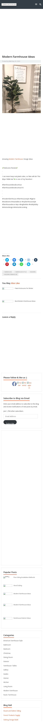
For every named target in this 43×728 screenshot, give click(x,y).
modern (33, 272)
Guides (5, 674)
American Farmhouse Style (13, 641)
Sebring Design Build (10, 720)
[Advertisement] (21, 32)
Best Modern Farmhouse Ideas (25, 301)
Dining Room (8, 657)
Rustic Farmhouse (9, 695)
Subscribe (10, 423)
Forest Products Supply (11, 715)
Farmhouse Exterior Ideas (22, 618)
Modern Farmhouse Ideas (22, 594)
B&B (10, 61)
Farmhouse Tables (10, 666)
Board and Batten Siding (12, 711)
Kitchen (6, 682)
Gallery (5, 670)
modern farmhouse (10, 274)
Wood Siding (18, 585)
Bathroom (7, 645)
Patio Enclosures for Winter (24, 288)
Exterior (6, 661)
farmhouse (8, 272)
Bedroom (6, 649)
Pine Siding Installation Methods (24, 577)
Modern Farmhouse (16, 159)
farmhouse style (21, 272)
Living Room (7, 686)
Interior (6, 678)
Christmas (7, 653)
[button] (36, 4)
